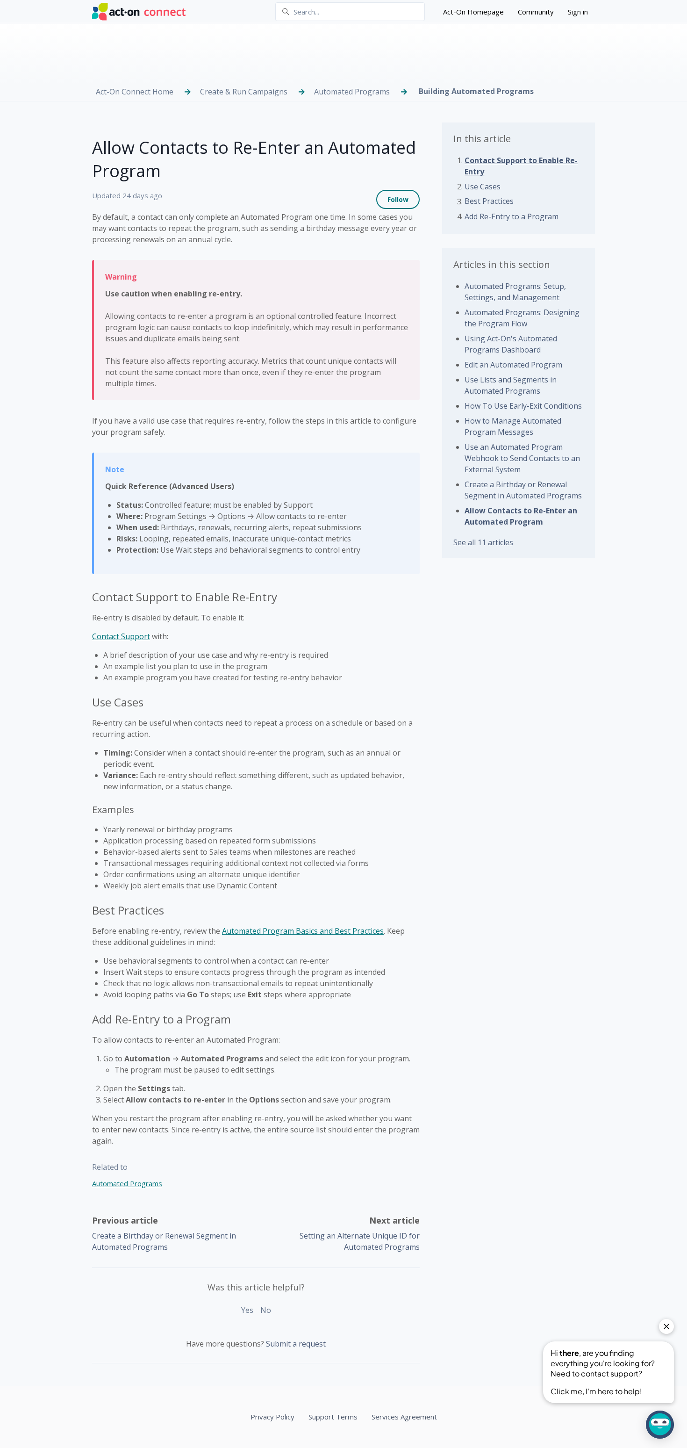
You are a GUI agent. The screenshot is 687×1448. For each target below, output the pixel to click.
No (265, 1310)
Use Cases (483, 186)
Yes (247, 1310)
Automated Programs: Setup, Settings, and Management (515, 292)
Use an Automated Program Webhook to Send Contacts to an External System (522, 458)
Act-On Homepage (473, 11)
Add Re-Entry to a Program (511, 216)
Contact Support (121, 636)
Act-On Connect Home (134, 91)
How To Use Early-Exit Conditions (523, 406)
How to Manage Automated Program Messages (513, 426)
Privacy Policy (272, 1416)
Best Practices (489, 201)
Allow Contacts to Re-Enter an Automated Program (521, 516)
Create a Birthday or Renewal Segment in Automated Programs (523, 490)
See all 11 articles (483, 542)
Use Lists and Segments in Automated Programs (511, 385)
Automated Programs (352, 91)
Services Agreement (404, 1416)
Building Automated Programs (476, 91)
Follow (397, 199)
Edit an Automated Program (513, 365)
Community (536, 11)
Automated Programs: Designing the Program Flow (522, 318)
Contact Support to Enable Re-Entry (521, 166)
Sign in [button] (578, 11)
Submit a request (296, 1344)
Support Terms (333, 1416)
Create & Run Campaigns (243, 91)
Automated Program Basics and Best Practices (303, 931)
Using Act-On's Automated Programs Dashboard (511, 344)
